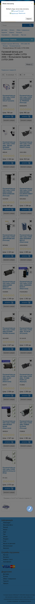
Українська (21, 13)
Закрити (28, 19)
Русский (21, 11)
